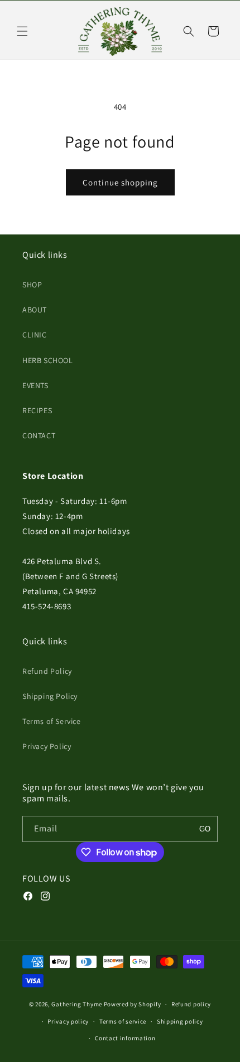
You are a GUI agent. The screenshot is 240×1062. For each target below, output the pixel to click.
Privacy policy (68, 1021)
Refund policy (191, 1004)
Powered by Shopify (132, 1004)
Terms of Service (51, 721)
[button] (22, 31)
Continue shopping (120, 182)
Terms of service (122, 1021)
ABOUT (34, 310)
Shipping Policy (50, 696)
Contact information (125, 1038)
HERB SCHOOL (47, 360)
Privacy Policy (46, 746)
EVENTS (35, 385)
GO (204, 829)
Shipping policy (180, 1021)
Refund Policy (47, 671)
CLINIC (34, 335)
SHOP (32, 285)
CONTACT (38, 435)
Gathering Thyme (76, 1004)
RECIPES (37, 410)
